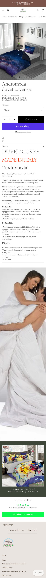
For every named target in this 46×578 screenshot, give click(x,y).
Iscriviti (32, 530)
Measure (5, 105)
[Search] (8, 10)
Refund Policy (7, 568)
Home (4, 17)
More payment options (23, 132)
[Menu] (3, 10)
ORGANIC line (30, 17)
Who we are (12, 17)
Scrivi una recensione (23, 514)
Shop (21, 17)
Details (5, 147)
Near (4, 560)
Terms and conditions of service (14, 564)
